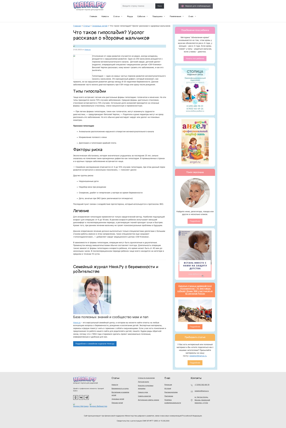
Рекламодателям (171, 392)
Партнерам (168, 396)
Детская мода (143, 382)
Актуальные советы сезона (148, 400)
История (167, 388)
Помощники (157, 16)
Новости (105, 16)
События (141, 16)
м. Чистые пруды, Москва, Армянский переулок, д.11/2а (202, 400)
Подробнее (195, 221)
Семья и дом (143, 392)
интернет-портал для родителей (85, 383)
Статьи (116, 16)
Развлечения (175, 16)
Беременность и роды (120, 388)
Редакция (168, 385)
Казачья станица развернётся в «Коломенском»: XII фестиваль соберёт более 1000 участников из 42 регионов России (195, 290)
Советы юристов (144, 396)
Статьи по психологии (146, 378)
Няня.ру (77, 322)
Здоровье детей (118, 399)
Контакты (196, 378)
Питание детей (117, 403)
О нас (190, 16)
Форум (130, 16)
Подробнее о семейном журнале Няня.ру (94, 344)
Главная (93, 16)
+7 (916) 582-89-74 (202, 385)
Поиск (160, 6)
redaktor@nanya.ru (198, 356)
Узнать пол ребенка (195, 58)
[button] (122, 16)
